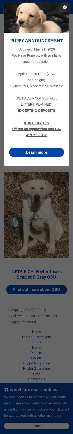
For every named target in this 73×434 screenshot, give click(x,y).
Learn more (36, 152)
